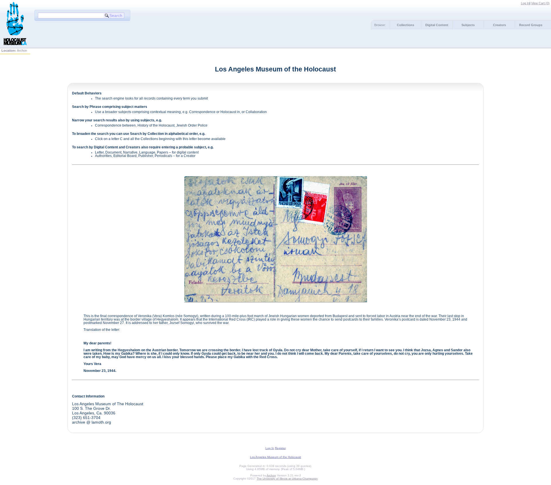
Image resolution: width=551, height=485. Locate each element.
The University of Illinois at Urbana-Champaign (287, 478)
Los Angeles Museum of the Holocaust (275, 457)
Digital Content (436, 25)
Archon (271, 475)
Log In (525, 3)
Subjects (468, 25)
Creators (499, 25)
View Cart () (540, 3)
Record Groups (530, 25)
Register (280, 448)
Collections (405, 25)
